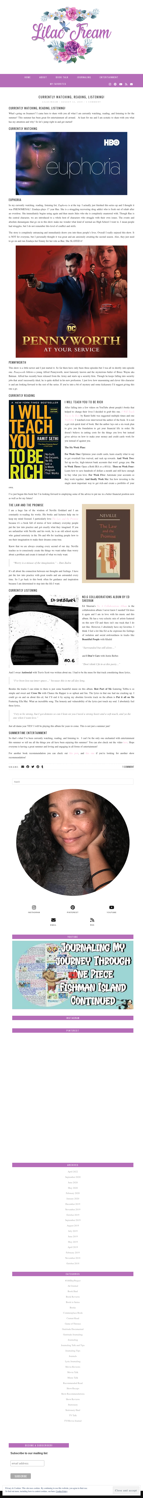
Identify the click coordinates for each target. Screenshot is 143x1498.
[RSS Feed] (126, 84)
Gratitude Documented (73, 1329)
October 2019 (72, 1214)
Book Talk (62, 77)
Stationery (73, 1404)
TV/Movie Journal (73, 1420)
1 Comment (93, 102)
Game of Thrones (73, 1323)
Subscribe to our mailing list (28, 1453)
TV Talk (73, 1415)
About (43, 77)
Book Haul (73, 1291)
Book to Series (73, 1302)
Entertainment (109, 77)
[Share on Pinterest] (38, 767)
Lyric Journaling (73, 1361)
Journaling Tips (72, 1350)
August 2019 (73, 1225)
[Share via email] (22, 767)
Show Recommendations (73, 1393)
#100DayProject (73, 1280)
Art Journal (73, 1285)
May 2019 (73, 1241)
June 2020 (73, 1182)
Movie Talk (72, 1372)
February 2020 (73, 1193)
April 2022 (73, 1171)
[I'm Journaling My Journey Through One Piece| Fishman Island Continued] (72, 975)
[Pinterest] (115, 84)
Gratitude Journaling (73, 1334)
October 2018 (72, 1263)
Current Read (73, 1318)
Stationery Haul (72, 1410)
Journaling (84, 77)
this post (73, 753)
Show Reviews (73, 1399)
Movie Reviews (72, 1366)
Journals (73, 1356)
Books (73, 1307)
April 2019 (73, 1247)
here (125, 742)
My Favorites (58, 83)
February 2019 (73, 1252)
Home (28, 77)
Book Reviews (73, 1296)
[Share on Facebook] (28, 767)
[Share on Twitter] (33, 767)
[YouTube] (121, 84)
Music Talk (72, 1377)
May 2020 (73, 1187)
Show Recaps (73, 1388)
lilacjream (50, 102)
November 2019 (72, 1209)
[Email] (131, 84)
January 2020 (72, 1198)
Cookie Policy (61, 1491)
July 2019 (73, 1231)
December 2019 (72, 1204)
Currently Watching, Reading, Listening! (71, 97)
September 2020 (73, 1177)
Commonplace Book (73, 1312)
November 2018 (72, 1257)
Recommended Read (73, 1383)
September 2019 (73, 1220)
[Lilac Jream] (71, 35)
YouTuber (69, 419)
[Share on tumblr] (43, 767)
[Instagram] (110, 84)
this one (90, 753)
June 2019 (73, 1236)
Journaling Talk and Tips (73, 1345)
